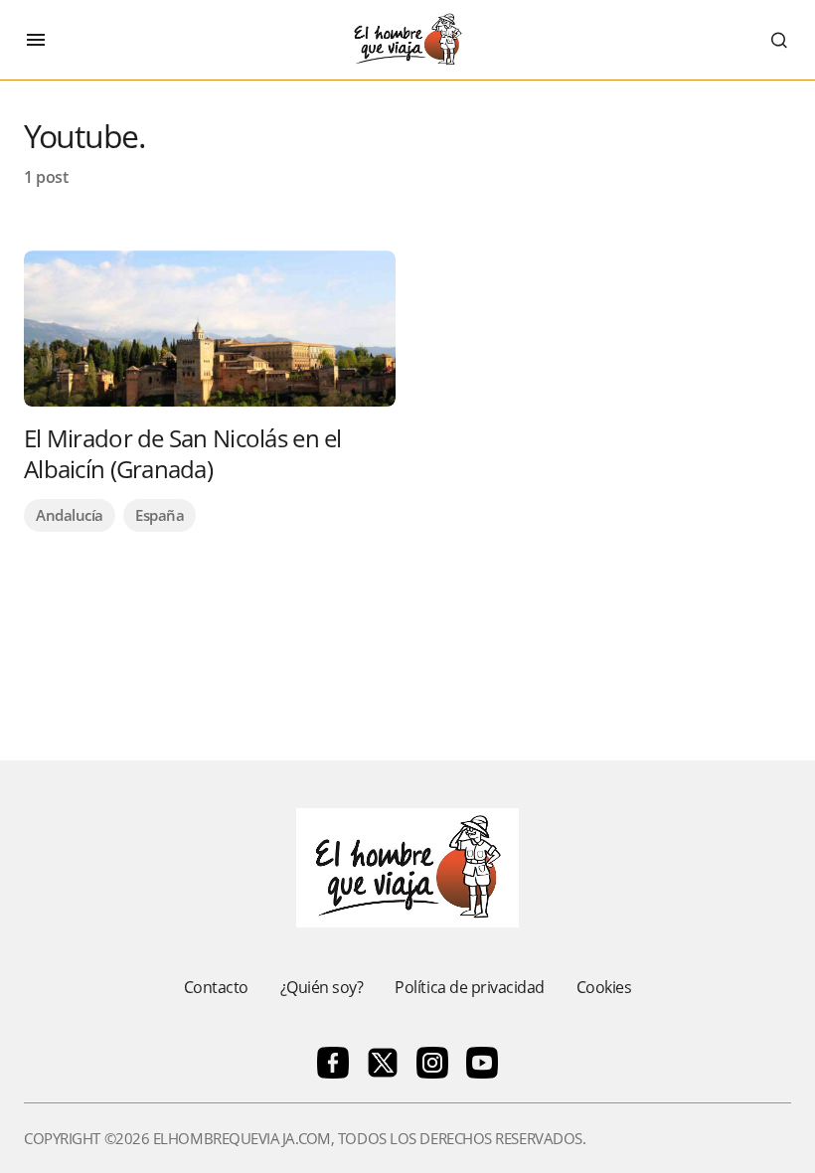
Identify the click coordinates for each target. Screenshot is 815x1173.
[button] (36, 40)
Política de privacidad (469, 987)
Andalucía (69, 515)
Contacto (216, 987)
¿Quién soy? (322, 987)
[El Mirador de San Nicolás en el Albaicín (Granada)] (210, 329)
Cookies (604, 987)
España (159, 515)
